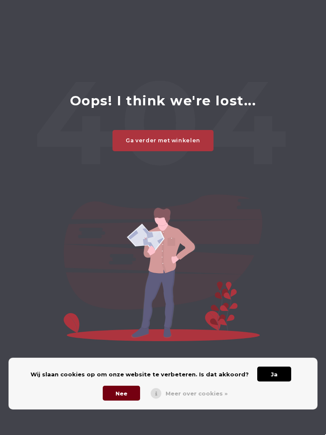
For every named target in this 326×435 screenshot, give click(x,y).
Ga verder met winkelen (163, 140)
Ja (274, 374)
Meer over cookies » (197, 393)
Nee (121, 393)
